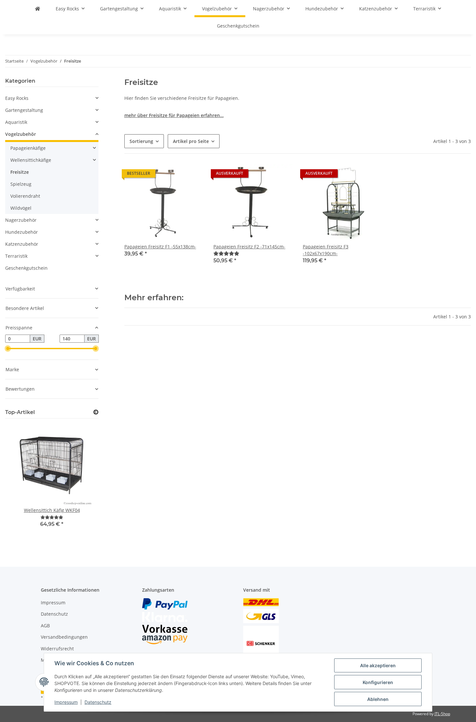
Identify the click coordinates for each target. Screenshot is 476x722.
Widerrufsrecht (57, 648)
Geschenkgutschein (26, 268)
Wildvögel (20, 208)
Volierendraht (25, 196)
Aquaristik (16, 122)
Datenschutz (98, 702)
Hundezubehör (21, 232)
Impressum (66, 702)
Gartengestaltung (24, 110)
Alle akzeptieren (378, 665)
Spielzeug (20, 184)
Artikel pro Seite (191, 141)
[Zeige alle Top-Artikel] (95, 412)
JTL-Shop (442, 713)
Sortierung (141, 141)
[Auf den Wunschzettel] (192, 175)
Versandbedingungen (64, 637)
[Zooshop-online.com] (37, 8)
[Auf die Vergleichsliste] (175, 175)
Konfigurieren (378, 682)
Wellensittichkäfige (30, 160)
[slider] (7, 348)
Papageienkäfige (28, 148)
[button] (163, 218)
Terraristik (16, 256)
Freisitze (19, 172)
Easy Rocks (16, 98)
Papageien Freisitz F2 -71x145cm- (249, 246)
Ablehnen (378, 699)
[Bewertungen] (226, 253)
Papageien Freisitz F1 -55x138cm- (160, 246)
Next (82, 483)
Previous (21, 483)
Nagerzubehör (21, 220)
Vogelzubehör (20, 134)
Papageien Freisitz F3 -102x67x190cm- (325, 249)
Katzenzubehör (21, 244)
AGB (45, 625)
